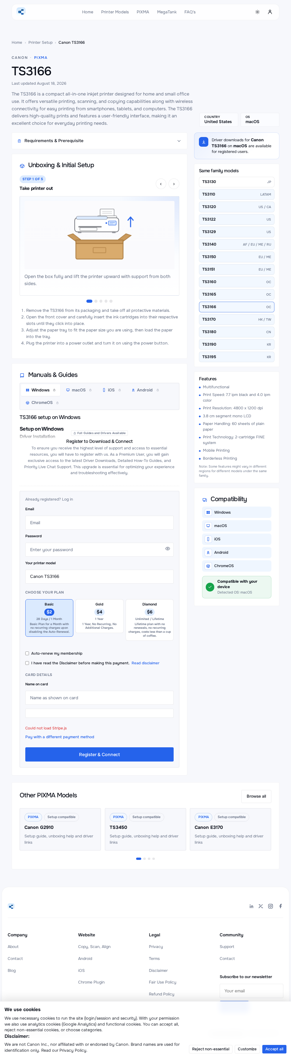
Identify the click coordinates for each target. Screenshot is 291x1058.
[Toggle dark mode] (257, 12)
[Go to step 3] (100, 301)
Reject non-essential (210, 1049)
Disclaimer (158, 970)
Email (29, 509)
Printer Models (115, 11)
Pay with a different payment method (59, 737)
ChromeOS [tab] (42, 402)
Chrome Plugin (91, 982)
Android (85, 958)
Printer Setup (40, 42)
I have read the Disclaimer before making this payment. (95, 663)
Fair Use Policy (162, 982)
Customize (247, 1049)
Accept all (274, 1049)
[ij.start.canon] (11, 906)
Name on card (36, 684)
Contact (15, 958)
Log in (67, 499)
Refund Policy (161, 994)
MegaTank (166, 11)
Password (33, 536)
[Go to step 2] (95, 301)
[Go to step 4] (106, 301)
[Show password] (167, 548)
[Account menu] (270, 12)
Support (227, 946)
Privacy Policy (72, 1050)
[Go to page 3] (149, 859)
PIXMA (143, 11)
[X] (261, 907)
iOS (81, 970)
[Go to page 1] (138, 859)
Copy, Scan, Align (94, 946)
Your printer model (40, 563)
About (13, 946)
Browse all (256, 796)
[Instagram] (270, 907)
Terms (154, 958)
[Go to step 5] (110, 301)
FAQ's (190, 11)
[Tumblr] (280, 907)
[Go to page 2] (144, 859)
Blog (12, 970)
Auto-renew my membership (56, 653)
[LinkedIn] (251, 907)
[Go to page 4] (153, 859)
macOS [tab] (79, 390)
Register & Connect (99, 755)
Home (87, 11)
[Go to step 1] (89, 301)
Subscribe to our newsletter (246, 976)
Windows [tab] (40, 390)
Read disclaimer (145, 663)
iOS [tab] (111, 390)
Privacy (156, 946)
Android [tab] (145, 390)
